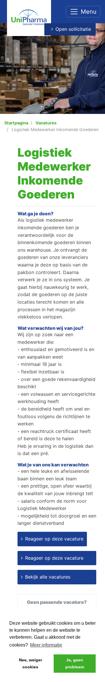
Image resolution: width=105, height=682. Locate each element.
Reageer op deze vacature (54, 539)
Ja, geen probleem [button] (74, 663)
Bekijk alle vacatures (47, 577)
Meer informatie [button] (46, 644)
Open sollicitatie (73, 29)
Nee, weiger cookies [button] (30, 663)
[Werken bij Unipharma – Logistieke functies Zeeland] (29, 17)
